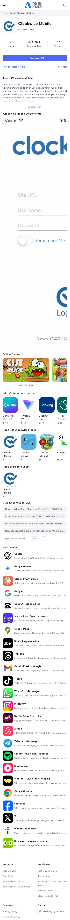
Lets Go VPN (9, 870)
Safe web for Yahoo (13, 881)
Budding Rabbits (46, 890)
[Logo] (34, 5)
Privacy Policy (10, 911)
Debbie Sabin (26, 29)
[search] (64, 5)
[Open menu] (4, 4)
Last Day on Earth (47, 870)
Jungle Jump (44, 876)
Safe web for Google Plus (16, 886)
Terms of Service (12, 916)
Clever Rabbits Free (48, 895)
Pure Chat (8, 876)
